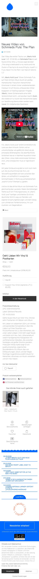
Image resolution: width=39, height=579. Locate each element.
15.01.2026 (7, 471)
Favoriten (12, 434)
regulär (8, 280)
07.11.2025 (6, 478)
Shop (5, 262)
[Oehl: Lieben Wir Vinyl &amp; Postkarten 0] (19, 234)
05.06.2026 (7, 456)
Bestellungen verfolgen (27, 426)
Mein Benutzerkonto (12, 426)
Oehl (11, 262)
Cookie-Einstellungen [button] (19, 576)
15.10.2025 (7, 485)
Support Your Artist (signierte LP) (18, 286)
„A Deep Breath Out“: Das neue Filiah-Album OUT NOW (17, 458)
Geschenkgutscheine (12, 442)
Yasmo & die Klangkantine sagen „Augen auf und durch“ (18, 480)
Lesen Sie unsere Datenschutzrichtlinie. (15, 564)
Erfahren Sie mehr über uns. (11, 566)
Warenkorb (27, 434)
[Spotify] (36, 11)
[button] (36, 3)
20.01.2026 (7, 463)
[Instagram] (31, 11)
